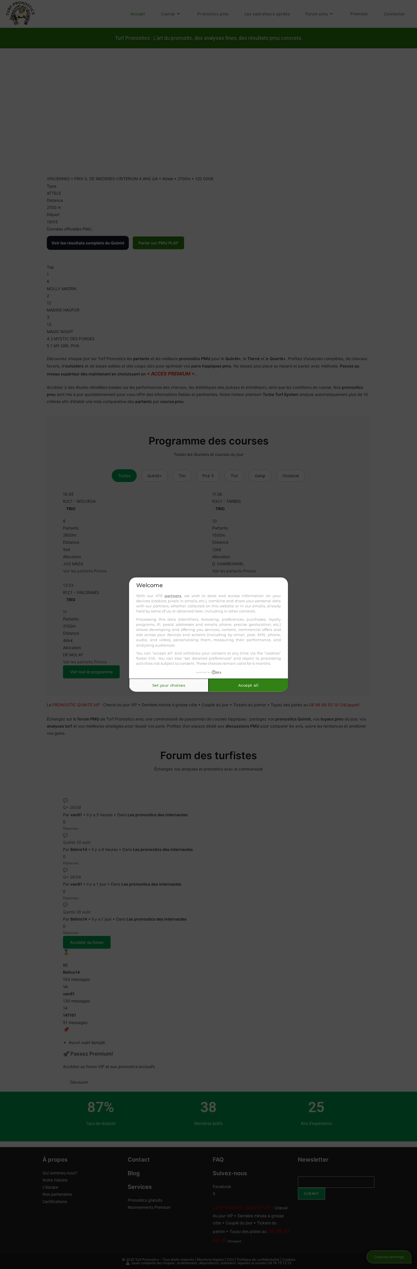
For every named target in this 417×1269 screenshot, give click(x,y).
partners (173, 595)
